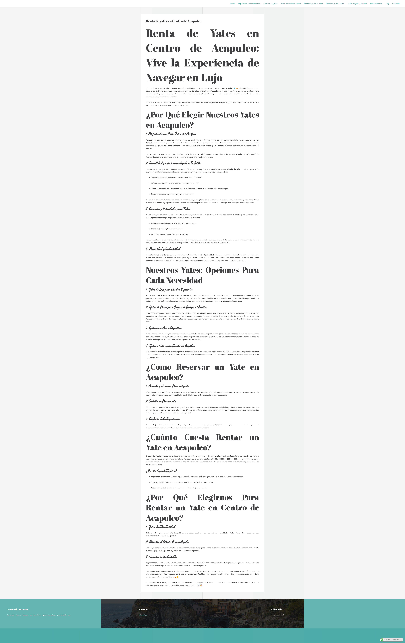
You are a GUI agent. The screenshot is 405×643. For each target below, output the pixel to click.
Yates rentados (376, 4)
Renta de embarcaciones (291, 4)
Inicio (232, 4)
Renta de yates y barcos (357, 4)
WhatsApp (143, 615)
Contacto (396, 4)
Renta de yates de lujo (335, 4)
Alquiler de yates (270, 4)
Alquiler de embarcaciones (249, 4)
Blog (387, 4)
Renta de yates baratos (313, 4)
